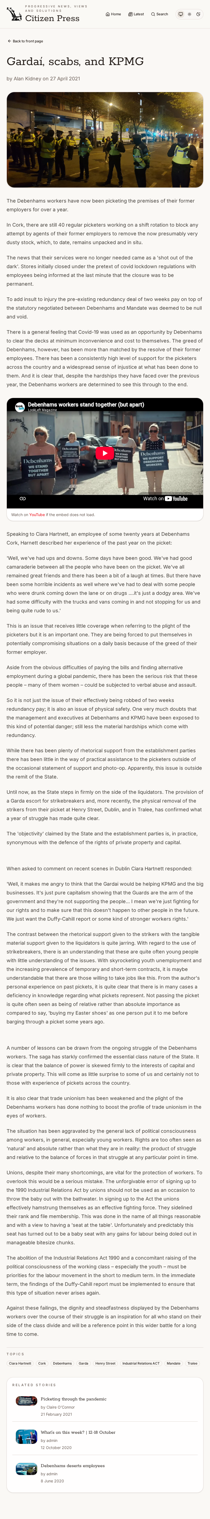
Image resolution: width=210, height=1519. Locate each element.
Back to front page (28, 41)
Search (162, 14)
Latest (139, 14)
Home (116, 14)
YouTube (37, 514)
